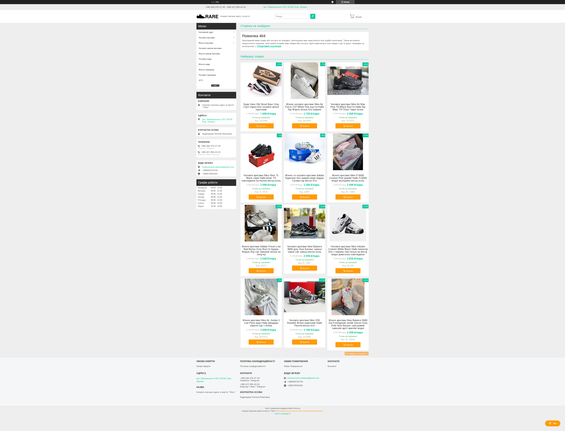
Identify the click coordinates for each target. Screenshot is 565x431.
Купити (262, 126)
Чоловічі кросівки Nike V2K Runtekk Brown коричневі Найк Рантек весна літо (304, 323)
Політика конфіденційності (253, 366)
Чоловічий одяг (206, 32)
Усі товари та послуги (355, 353)
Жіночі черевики (206, 69)
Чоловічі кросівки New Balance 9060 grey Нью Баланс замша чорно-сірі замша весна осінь (304, 249)
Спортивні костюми (269, 46)
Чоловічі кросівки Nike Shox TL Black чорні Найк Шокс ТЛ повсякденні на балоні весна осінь (261, 178)
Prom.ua (296, 408)
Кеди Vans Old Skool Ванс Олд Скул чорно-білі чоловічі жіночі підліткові (261, 107)
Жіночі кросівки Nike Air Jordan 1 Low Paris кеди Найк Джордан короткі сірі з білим (261, 323)
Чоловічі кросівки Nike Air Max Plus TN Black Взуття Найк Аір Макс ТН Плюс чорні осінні (347, 107)
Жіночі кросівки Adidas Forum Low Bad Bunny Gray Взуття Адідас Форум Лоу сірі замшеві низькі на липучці (261, 250)
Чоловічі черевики (207, 75)
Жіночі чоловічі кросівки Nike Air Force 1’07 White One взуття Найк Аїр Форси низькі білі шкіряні (304, 107)
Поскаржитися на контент (288, 411)
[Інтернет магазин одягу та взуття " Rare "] (207, 16)
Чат (555, 423)
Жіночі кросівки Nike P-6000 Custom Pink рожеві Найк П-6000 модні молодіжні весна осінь (348, 178)
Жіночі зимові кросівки (209, 53)
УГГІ (201, 80)
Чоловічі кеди (205, 59)
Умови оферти (203, 366)
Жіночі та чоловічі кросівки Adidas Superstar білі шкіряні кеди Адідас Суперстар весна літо (304, 178)
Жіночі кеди (204, 64)
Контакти (332, 366)
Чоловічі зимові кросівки (210, 48)
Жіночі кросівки (206, 43)
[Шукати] (312, 16)
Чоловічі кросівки (207, 37)
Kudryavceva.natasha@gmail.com (218, 167)
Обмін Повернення (293, 366)
